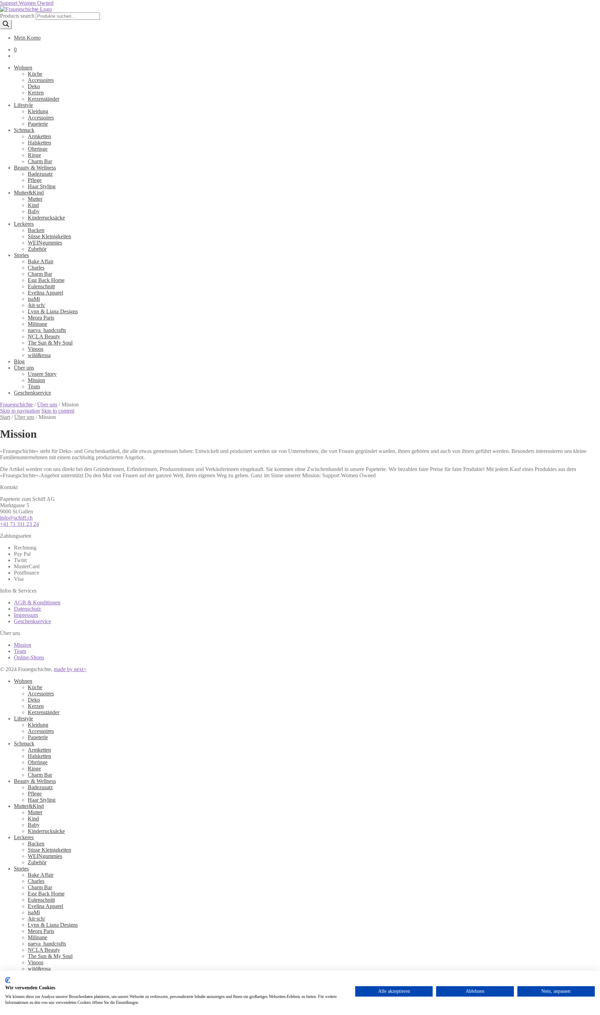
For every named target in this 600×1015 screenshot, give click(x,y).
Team (20, 651)
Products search (18, 16)
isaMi (34, 912)
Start (5, 417)
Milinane (37, 937)
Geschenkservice (32, 621)
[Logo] (26, 9)
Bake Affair (40, 875)
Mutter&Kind (29, 806)
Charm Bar (40, 775)
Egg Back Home (46, 894)
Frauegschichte (16, 404)
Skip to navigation (20, 411)
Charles (36, 881)
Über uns (47, 404)
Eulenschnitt (41, 900)
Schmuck (24, 743)
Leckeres (24, 837)
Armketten (39, 750)
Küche (35, 687)
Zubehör (37, 862)
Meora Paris (41, 931)
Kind (33, 819)
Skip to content (57, 411)
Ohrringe (38, 762)
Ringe (34, 768)
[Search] (6, 24)
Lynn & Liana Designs (53, 925)
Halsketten (39, 756)
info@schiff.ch (16, 518)
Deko (34, 700)
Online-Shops (29, 657)
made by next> (70, 669)
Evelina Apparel (45, 906)
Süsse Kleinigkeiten (49, 850)
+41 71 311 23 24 (19, 524)
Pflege (35, 794)
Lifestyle (23, 718)
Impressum (26, 615)
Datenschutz (27, 609)
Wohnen (23, 681)
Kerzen (36, 706)
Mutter (35, 812)
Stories (21, 869)
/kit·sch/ (36, 919)
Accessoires (41, 693)
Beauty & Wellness (35, 781)
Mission (22, 645)
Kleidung (38, 725)
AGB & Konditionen (37, 602)
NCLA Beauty (44, 950)
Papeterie (38, 737)
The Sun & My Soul (50, 956)
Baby (34, 825)
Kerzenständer (43, 712)
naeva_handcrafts (47, 944)
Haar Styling (42, 800)
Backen (36, 844)
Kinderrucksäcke (46, 831)
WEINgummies (45, 856)
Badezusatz (40, 787)
